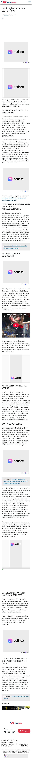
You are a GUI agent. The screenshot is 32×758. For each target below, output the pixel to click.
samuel (6, 15)
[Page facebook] (5, 732)
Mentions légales (23, 744)
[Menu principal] (29, 2)
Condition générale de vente (9, 740)
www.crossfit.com (21, 753)
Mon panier (25, 731)
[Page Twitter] (13, 732)
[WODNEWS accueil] (9, 2)
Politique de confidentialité (9, 744)
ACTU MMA (24, 746)
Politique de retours (7, 742)
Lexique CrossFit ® (6, 746)
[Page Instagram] (9, 732)
